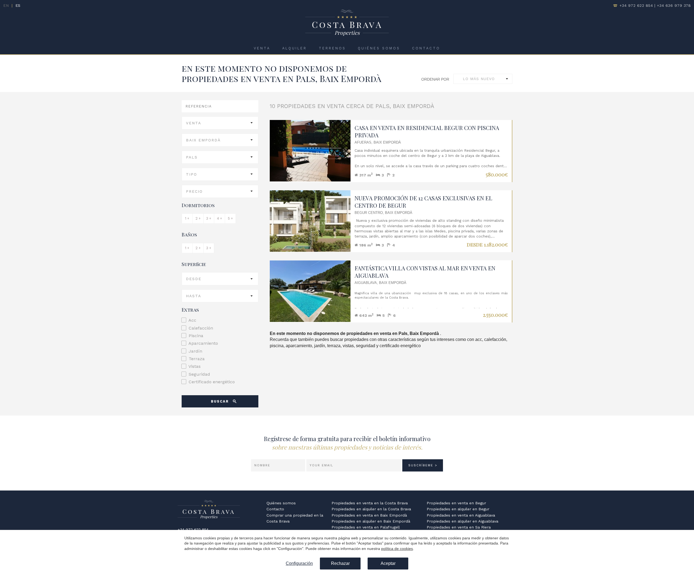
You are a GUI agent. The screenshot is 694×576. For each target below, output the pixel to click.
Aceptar (388, 563)
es (18, 5)
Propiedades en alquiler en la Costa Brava (371, 509)
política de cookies (397, 548)
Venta (262, 48)
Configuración (299, 563)
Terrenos (332, 48)
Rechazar (340, 563)
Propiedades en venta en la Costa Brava (370, 503)
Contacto (426, 48)
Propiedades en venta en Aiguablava (461, 515)
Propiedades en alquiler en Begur (458, 509)
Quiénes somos (379, 48)
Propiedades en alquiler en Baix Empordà (371, 521)
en (6, 5)
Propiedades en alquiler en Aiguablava (462, 521)
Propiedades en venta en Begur (456, 503)
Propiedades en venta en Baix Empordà (369, 515)
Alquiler (294, 48)
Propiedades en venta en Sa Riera (459, 527)
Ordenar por (435, 79)
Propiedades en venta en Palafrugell (366, 527)
